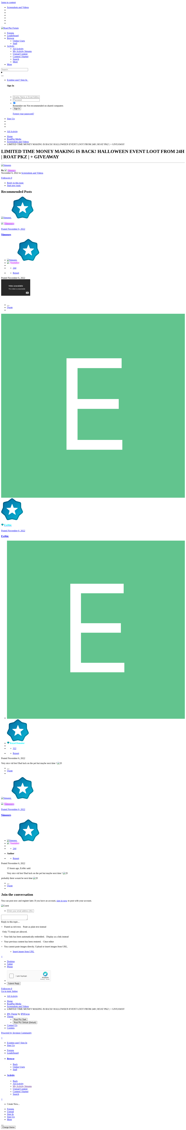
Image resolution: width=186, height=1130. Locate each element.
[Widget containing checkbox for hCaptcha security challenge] (29, 975)
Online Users (19, 41)
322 (14, 748)
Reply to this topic (15, 183)
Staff (15, 43)
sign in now (62, 900)
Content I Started (20, 56)
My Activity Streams (22, 51)
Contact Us (12, 1025)
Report (16, 273)
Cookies (11, 1028)
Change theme (8, 1127)
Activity (10, 46)
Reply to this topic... (10, 922)
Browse (10, 38)
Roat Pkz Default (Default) (25, 1022)
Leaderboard (13, 35)
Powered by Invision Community (16, 1033)
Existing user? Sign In (17, 80)
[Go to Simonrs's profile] (6, 165)
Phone (10, 966)
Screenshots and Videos (32, 173)
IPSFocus (25, 1014)
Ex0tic (5, 536)
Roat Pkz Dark (20, 1019)
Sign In (17, 109)
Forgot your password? (23, 113)
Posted (13, 229)
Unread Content (20, 54)
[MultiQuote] (8, 305)
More (15, 62)
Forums (10, 33)
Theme (10, 1016)
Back (15, 1064)
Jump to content (8, 2)
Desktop (11, 961)
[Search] (2, 75)
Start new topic (14, 185)
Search (16, 59)
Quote (10, 307)
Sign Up (11, 118)
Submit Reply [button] (13, 983)
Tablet (10, 964)
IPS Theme (12, 1014)
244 (14, 268)
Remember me (19, 105)
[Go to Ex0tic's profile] (93, 497)
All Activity (18, 48)
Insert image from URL (23, 951)
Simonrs (6, 234)
